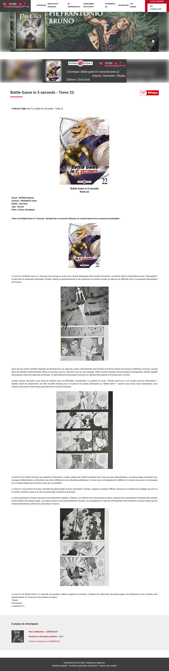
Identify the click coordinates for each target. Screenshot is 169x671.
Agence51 (101, 663)
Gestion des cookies (108, 666)
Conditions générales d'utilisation (83, 666)
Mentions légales (59, 666)
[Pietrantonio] (84, 30)
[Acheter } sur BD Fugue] (149, 93)
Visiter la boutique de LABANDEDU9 (44, 641)
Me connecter (155, 7)
